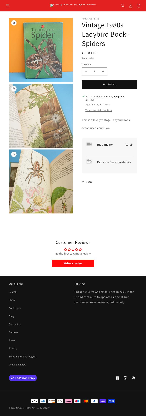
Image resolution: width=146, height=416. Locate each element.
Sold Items (15, 308)
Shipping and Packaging (22, 356)
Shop (12, 300)
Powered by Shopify (41, 408)
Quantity (86, 64)
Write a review (73, 263)
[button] (7, 6)
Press (12, 340)
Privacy (13, 348)
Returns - (103, 162)
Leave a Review (17, 364)
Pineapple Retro (23, 408)
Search (13, 291)
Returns (13, 332)
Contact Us (15, 324)
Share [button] (89, 181)
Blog (11, 316)
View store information (98, 110)
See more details (120, 162)
